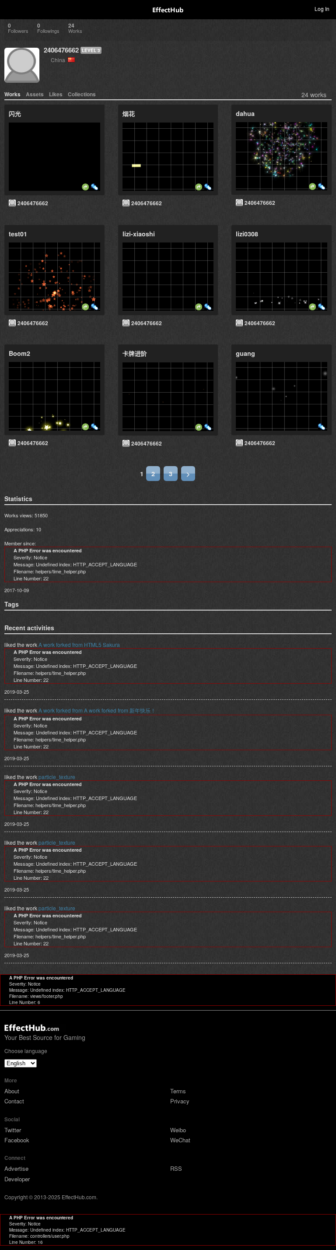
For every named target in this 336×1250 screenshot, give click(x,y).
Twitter (12, 1130)
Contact (14, 1101)
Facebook (16, 1140)
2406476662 (61, 50)
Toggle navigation (10, 8)
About (11, 1091)
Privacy (179, 1101)
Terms (178, 1091)
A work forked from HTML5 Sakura (79, 644)
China (59, 59)
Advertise (16, 1168)
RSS (176, 1168)
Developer (17, 1179)
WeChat (180, 1140)
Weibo (178, 1130)
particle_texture (56, 776)
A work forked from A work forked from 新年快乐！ (97, 710)
